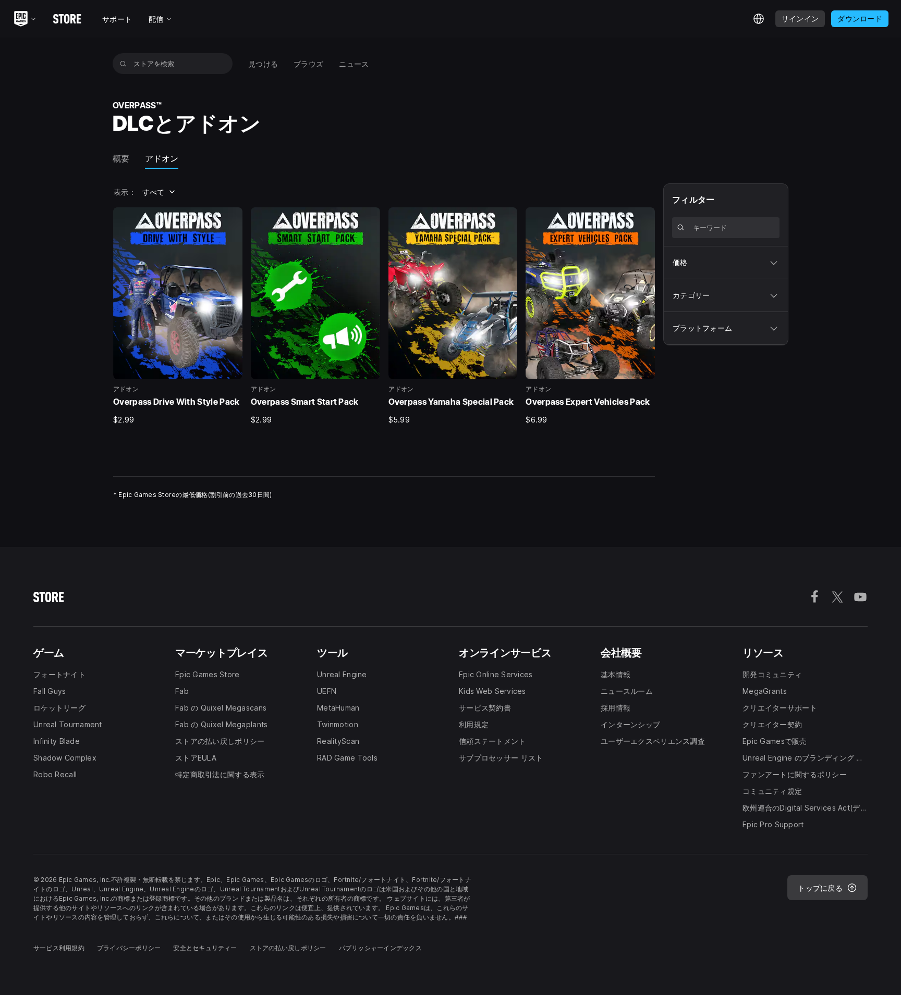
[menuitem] (263, 63)
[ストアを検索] (123, 63)
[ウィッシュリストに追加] (231, 218)
